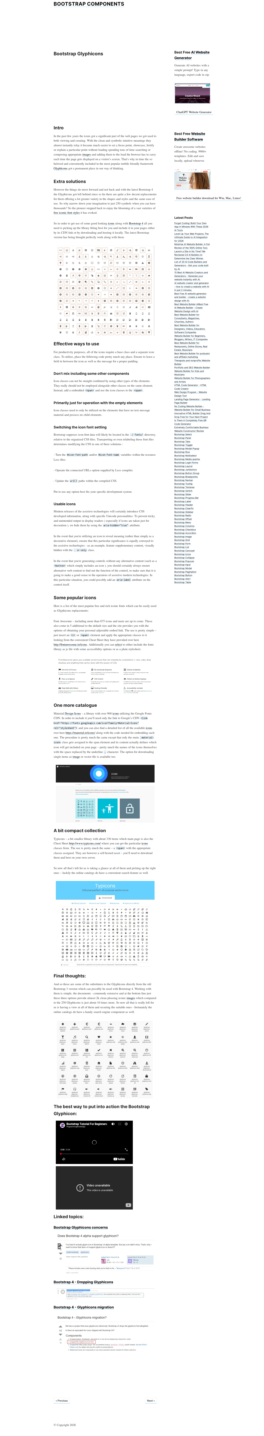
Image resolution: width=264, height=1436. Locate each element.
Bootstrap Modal (183, 568)
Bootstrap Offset (183, 519)
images (86, 154)
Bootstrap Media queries (187, 459)
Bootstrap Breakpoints (186, 476)
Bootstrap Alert (182, 578)
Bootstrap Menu (182, 522)
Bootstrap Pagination (185, 571)
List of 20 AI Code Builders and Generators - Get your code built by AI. (191, 265)
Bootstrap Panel (182, 438)
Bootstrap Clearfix (184, 508)
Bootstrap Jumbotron (185, 469)
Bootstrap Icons (182, 554)
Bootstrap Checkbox (185, 529)
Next (151, 1400)
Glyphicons (61, 168)
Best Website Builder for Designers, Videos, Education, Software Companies (189, 329)
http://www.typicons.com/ (85, 843)
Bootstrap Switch (183, 490)
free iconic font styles (67, 212)
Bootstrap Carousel (184, 550)
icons (111, 223)
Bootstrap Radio (182, 515)
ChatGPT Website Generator (193, 112)
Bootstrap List (181, 547)
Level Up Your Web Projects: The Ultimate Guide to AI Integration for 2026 (191, 237)
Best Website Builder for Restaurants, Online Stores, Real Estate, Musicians (190, 346)
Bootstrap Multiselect (185, 455)
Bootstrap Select (183, 434)
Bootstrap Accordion (185, 533)
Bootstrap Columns (184, 526)
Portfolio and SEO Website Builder (192, 367)
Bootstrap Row (182, 452)
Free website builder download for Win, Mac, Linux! (208, 198)
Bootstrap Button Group (186, 473)
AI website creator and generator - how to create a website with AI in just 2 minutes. (191, 286)
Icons (77, 713)
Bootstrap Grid (182, 540)
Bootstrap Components (89, 4)
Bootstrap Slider (182, 494)
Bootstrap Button (183, 575)
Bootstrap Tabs (182, 441)
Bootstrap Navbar (183, 480)
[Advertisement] (134, 29)
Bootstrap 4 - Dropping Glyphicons (83, 1282)
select (118, 644)
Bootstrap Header (183, 504)
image (76, 756)
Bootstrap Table (182, 582)
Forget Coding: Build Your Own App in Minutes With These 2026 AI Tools (191, 227)
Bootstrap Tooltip (183, 483)
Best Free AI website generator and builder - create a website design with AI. (190, 297)
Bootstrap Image (183, 536)
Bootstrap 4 (136, 223)
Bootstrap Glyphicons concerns (81, 1227)
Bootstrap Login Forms (186, 462)
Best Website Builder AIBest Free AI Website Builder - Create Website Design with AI (191, 308)
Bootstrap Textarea (184, 487)
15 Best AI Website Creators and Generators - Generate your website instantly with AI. (191, 276)
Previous (62, 1400)
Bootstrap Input (182, 564)
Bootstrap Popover (184, 561)
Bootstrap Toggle (183, 445)
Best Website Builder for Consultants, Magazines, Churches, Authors (187, 318)
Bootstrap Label (182, 501)
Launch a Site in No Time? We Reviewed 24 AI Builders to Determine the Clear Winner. (189, 255)
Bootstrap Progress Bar (186, 497)
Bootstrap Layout (183, 466)
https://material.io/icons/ (80, 732)
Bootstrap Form (182, 543)
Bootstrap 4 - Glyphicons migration (84, 1307)
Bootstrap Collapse (184, 557)
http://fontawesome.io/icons (70, 644)
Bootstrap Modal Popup (186, 448)
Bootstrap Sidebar (183, 512)
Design (69, 713)
